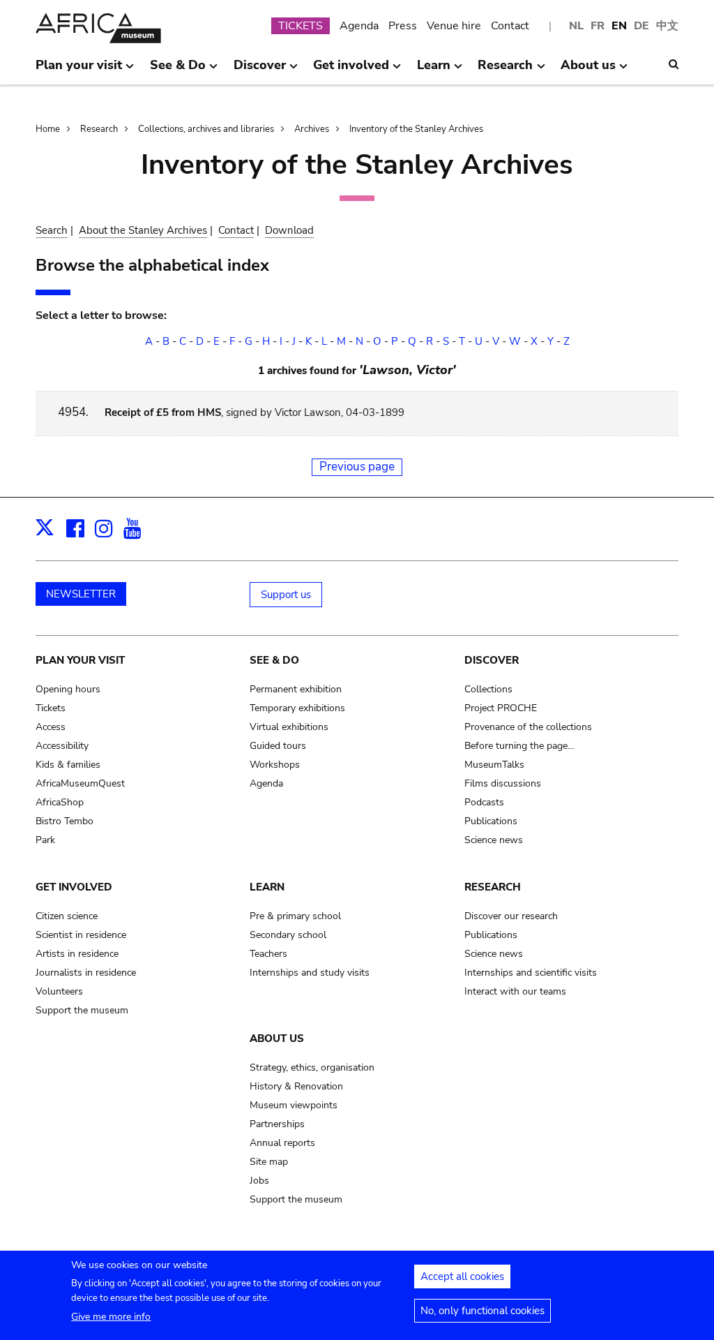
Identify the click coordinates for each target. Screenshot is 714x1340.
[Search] (673, 64)
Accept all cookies (462, 1276)
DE (641, 26)
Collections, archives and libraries (206, 129)
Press (402, 26)
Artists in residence (77, 953)
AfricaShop (60, 802)
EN (619, 26)
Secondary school (288, 934)
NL (576, 26)
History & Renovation (296, 1086)
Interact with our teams (515, 991)
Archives (311, 129)
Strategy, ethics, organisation (312, 1067)
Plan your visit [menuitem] (79, 70)
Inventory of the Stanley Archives (416, 129)
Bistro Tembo (64, 821)
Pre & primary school (295, 916)
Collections (488, 689)
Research (99, 129)
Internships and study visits (310, 972)
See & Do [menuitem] (178, 70)
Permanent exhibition (296, 689)
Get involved (74, 887)
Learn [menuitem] (433, 70)
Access (51, 727)
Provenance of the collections (528, 727)
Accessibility (62, 745)
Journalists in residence (86, 972)
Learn (267, 887)
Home (48, 129)
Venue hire (454, 26)
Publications (490, 821)
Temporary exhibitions (297, 708)
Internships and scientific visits (530, 972)
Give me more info (111, 1316)
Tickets (51, 708)
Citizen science (67, 916)
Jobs (259, 1180)
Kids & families (68, 764)
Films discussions (502, 783)
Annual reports (282, 1142)
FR (598, 26)
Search (52, 230)
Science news (493, 840)
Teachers (268, 953)
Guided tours (278, 745)
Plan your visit (80, 660)
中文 (667, 26)
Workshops (275, 764)
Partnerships (277, 1124)
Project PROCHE (500, 708)
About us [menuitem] (588, 70)
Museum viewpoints (293, 1105)
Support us (286, 595)
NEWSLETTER (81, 594)
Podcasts (484, 802)
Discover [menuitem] (260, 70)
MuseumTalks (494, 764)
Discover (491, 660)
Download (289, 230)
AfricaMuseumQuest (80, 783)
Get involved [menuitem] (351, 70)
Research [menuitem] (505, 70)
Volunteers (59, 991)
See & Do (274, 660)
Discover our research (511, 916)
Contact (510, 26)
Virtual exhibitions (289, 727)
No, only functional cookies (482, 1311)
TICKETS (300, 26)
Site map (269, 1161)
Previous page (357, 467)
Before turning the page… (519, 745)
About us (277, 1038)
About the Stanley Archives (143, 230)
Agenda (359, 26)
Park (45, 840)
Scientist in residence (81, 934)
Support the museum (82, 1010)
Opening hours (68, 689)
